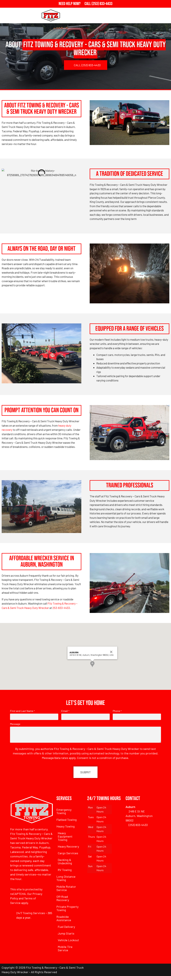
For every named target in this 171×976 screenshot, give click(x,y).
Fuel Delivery (66, 927)
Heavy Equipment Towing (65, 836)
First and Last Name (22, 711)
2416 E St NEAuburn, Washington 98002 (139, 815)
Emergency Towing (63, 811)
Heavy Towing (65, 826)
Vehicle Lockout (68, 940)
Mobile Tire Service (65, 948)
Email (65, 711)
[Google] (156, 970)
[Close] (111, 652)
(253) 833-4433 (138, 825)
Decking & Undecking (65, 861)
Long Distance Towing (65, 878)
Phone (117, 711)
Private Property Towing (67, 908)
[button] (92, 664)
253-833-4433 (61, 607)
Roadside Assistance (63, 918)
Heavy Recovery (68, 846)
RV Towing (65, 870)
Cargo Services (68, 853)
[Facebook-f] (147, 970)
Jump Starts (66, 933)
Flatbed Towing (66, 819)
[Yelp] (165, 970)
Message (15, 724)
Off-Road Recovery (62, 898)
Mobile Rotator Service (66, 888)
